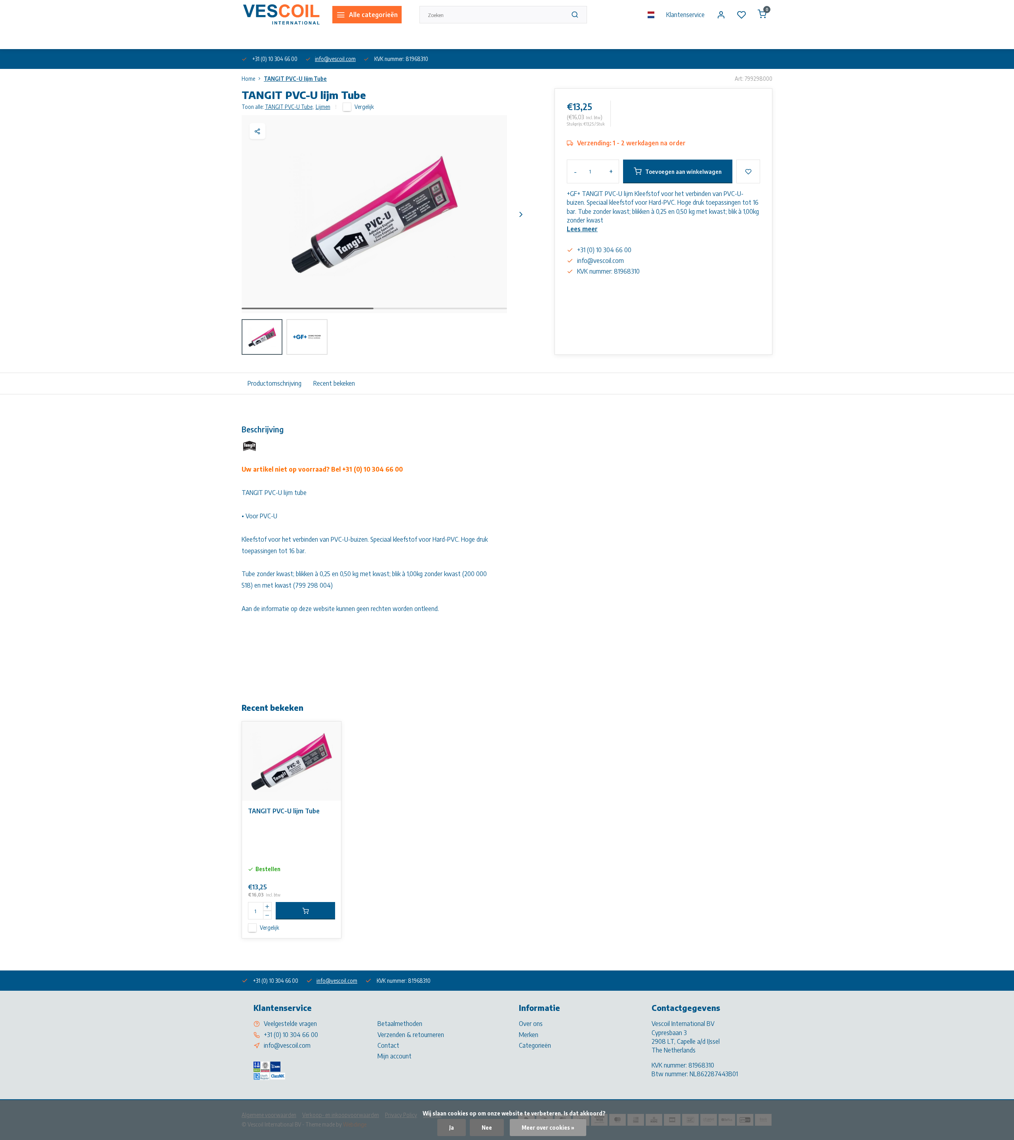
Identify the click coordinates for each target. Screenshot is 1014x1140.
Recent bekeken (334, 383)
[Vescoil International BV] (281, 15)
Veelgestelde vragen (290, 1024)
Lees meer (582, 229)
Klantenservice (685, 15)
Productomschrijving (274, 383)
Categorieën (535, 1045)
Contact (388, 1045)
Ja (451, 1127)
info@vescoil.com (335, 58)
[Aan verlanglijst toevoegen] (329, 733)
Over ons (251, 39)
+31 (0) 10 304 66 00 (291, 1035)
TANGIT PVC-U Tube (289, 106)
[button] (521, 214)
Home (248, 78)
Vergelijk (364, 106)
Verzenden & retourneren (410, 1035)
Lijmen (323, 106)
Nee (487, 1127)
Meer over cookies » (548, 1127)
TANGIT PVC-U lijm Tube (295, 78)
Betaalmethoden (399, 1024)
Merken (528, 1035)
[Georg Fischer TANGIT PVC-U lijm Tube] (291, 761)
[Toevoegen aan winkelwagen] (305, 910)
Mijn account (394, 1056)
